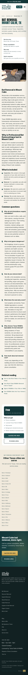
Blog (3, 618)
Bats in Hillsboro (6, 520)
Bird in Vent (5, 611)
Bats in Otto (5, 517)
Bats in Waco (5, 522)
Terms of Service (13, 670)
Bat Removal (9, 16)
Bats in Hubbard (6, 475)
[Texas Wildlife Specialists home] (6, 7)
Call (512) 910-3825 (14, 435)
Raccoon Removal (6, 594)
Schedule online (14, 441)
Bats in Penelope (6, 472)
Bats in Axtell (5, 481)
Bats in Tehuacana (6, 514)
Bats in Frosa (5, 495)
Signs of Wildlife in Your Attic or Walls (15, 388)
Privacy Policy (5, 670)
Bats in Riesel (5, 511)
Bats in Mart (5, 500)
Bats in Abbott (5, 497)
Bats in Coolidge (6, 492)
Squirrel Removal (6, 597)
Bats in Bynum (5, 508)
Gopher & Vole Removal (8, 605)
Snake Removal (6, 602)
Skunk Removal (6, 599)
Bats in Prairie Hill (6, 483)
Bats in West (5, 489)
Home (3, 16)
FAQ (3, 627)
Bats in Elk (4, 486)
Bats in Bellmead (6, 506)
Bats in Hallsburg (6, 503)
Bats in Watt (5, 478)
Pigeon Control (5, 608)
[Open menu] (24, 6)
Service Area (5, 632)
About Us (4, 630)
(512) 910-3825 (17, 1)
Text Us (4, 654)
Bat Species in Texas (7, 624)
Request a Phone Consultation (9, 651)
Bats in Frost (5, 525)
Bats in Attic (5, 621)
